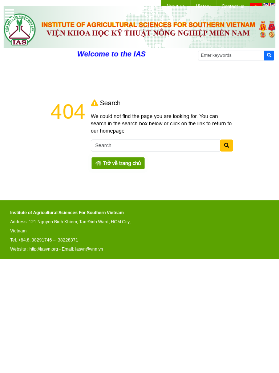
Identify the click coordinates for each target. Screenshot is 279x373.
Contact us (233, 6)
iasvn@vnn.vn (89, 249)
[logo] (139, 44)
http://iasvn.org (43, 249)
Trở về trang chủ (121, 163)
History (203, 6)
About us (175, 6)
